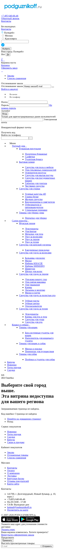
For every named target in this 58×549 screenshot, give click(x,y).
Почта (4, 102)
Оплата (11, 470)
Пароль (5, 105)
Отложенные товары (17, 455)
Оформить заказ (9, 68)
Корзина (5, 65)
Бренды (11, 439)
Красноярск (10, 38)
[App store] (10, 521)
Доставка (12, 476)
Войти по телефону (11, 135)
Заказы (10, 75)
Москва (8, 35)
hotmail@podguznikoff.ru (19, 507)
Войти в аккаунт (9, 89)
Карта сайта (13, 484)
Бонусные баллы (15, 478)
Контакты (6, 21)
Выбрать (6, 49)
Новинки (12, 431)
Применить (7, 540)
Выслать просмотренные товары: (18, 543)
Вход (4, 114)
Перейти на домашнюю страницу (24, 419)
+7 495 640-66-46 (9, 16)
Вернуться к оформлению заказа (17, 535)
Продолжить (7, 537)
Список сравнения (16, 78)
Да (8, 54)
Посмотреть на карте (17, 510)
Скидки (11, 437)
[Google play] (30, 521)
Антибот (5, 111)
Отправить (47, 546)
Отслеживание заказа (12, 86)
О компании (13, 473)
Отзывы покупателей (18, 481)
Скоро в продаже (15, 442)
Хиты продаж (14, 434)
